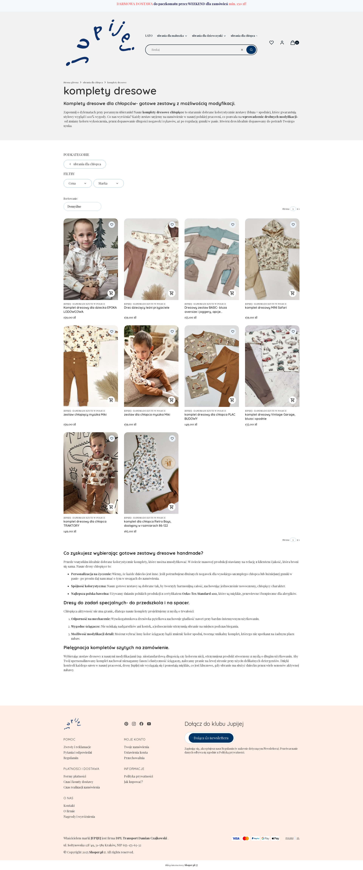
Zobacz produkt (111, 293)
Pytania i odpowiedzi (78, 752)
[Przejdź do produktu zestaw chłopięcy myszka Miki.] (91, 366)
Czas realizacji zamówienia (82, 787)
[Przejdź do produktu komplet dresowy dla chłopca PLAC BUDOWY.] (212, 366)
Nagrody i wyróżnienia (79, 817)
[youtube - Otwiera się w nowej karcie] (149, 723)
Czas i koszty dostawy (78, 782)
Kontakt (69, 806)
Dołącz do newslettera (211, 738)
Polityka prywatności (138, 776)
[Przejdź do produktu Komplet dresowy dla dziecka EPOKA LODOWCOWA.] (91, 259)
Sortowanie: (71, 198)
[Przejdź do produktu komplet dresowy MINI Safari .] (272, 259)
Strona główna (71, 82)
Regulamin (71, 758)
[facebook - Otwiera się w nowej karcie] (141, 723)
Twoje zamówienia (136, 747)
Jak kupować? (133, 782)
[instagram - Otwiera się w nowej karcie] (134, 723)
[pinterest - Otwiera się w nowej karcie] (126, 723)
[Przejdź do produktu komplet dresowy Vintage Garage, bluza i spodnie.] (272, 366)
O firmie (69, 811)
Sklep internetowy (180, 865)
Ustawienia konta (136, 752)
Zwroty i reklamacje (77, 747)
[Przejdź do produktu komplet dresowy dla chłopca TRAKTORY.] (91, 473)
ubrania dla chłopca (93, 82)
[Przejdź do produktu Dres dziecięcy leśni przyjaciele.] (151, 259)
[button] (251, 50)
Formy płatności (75, 776)
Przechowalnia (134, 758)
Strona (285, 208)
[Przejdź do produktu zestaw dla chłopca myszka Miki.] (151, 366)
